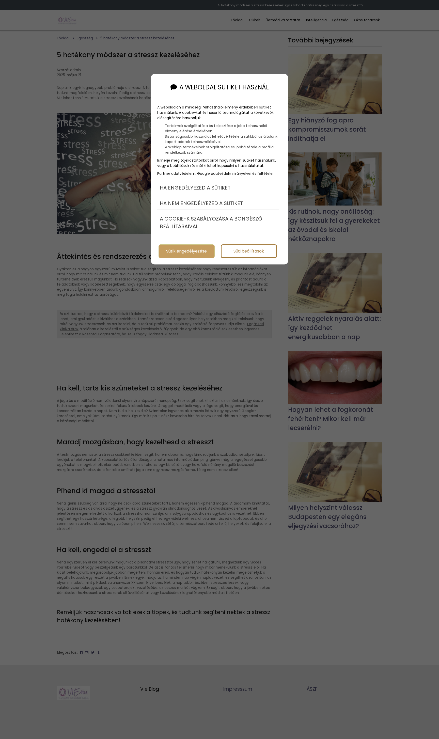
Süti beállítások (248, 251)
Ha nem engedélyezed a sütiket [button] (201, 203)
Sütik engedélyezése (186, 251)
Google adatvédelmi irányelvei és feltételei (235, 173)
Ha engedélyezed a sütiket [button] (195, 187)
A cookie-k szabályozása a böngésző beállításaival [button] (211, 222)
